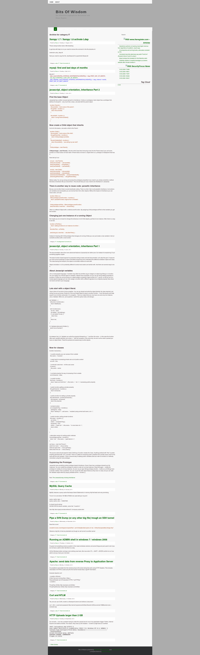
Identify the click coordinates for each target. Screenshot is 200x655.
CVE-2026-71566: (124, 69)
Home (51, 2)
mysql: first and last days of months (68, 67)
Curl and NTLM (57, 595)
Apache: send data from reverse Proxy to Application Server (81, 561)
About (57, 2)
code (50, 29)
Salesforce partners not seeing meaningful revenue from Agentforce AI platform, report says (133, 47)
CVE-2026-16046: (124, 76)
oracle (119, 85)
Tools (87, 29)
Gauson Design (106, 651)
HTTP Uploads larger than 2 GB (66, 615)
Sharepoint (80, 29)
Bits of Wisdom (71, 12)
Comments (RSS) (117, 649)
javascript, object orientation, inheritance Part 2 (74, 89)
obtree (60, 29)
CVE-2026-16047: (124, 78)
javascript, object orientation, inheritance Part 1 (74, 246)
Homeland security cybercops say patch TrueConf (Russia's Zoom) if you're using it (132, 55)
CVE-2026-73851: (124, 71)
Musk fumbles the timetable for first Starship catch (133, 58)
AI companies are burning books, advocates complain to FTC (134, 51)
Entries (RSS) (105, 649)
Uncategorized (96, 29)
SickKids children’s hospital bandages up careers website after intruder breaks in (132, 61)
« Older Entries (53, 644)
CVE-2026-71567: (124, 74)
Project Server (69, 29)
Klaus (56, 43)
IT (55, 29)
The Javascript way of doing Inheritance (64, 477)
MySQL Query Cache (60, 486)
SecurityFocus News (141, 66)
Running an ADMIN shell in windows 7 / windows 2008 (78, 539)
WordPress (97, 649)
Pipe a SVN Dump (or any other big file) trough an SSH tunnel (81, 517)
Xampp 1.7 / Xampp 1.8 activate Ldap (69, 39)
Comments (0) (66, 63)
